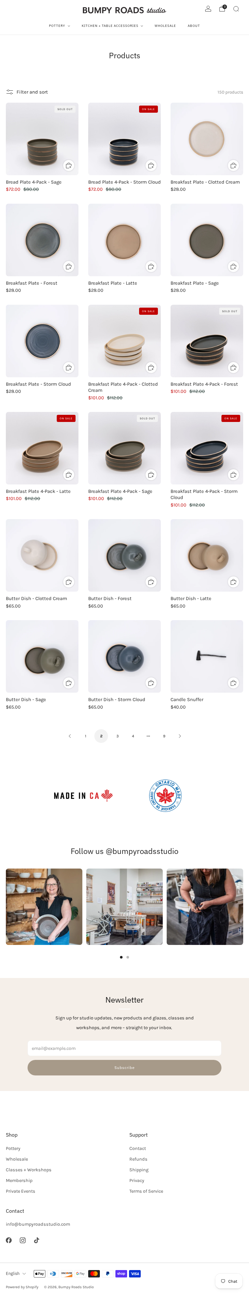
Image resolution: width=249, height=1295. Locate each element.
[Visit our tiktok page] (36, 1240)
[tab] (121, 957)
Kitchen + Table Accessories (110, 26)
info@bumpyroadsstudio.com (38, 1224)
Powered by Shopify (22, 1287)
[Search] (236, 9)
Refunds (138, 1159)
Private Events (20, 1191)
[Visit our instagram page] (23, 1240)
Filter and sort (32, 92)
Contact (137, 1148)
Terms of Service (146, 1191)
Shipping (138, 1170)
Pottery (57, 26)
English (12, 1273)
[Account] (208, 9)
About (194, 26)
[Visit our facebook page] (9, 1240)
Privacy (136, 1180)
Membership (19, 1180)
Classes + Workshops (29, 1170)
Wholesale (165, 26)
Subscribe (124, 1067)
